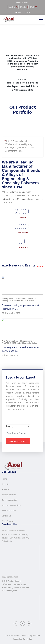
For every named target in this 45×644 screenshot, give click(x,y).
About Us (5, 484)
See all (40, 266)
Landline (11, 7)
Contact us (19, 12)
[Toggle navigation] (41, 19)
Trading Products (9, 494)
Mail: (32, 7)
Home (4, 479)
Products (5, 489)
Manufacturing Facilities (11, 505)
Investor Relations (9, 510)
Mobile (23, 7)
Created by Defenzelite (22, 639)
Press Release (7, 521)
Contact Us (6, 516)
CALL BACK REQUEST (17, 441)
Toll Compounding (9, 500)
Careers (27, 12)
